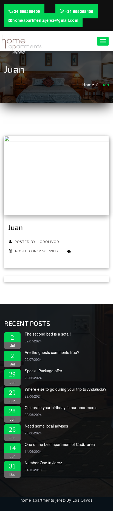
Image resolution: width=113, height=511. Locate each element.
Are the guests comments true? (52, 352)
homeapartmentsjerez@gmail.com (45, 20)
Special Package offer (43, 370)
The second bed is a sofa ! (48, 334)
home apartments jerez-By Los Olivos (57, 500)
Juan (104, 84)
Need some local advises (46, 426)
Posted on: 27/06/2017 (37, 251)
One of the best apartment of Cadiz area (60, 444)
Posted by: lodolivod (37, 242)
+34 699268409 (26, 11)
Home (88, 84)
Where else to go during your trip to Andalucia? (65, 389)
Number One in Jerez (43, 462)
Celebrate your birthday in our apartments (61, 407)
